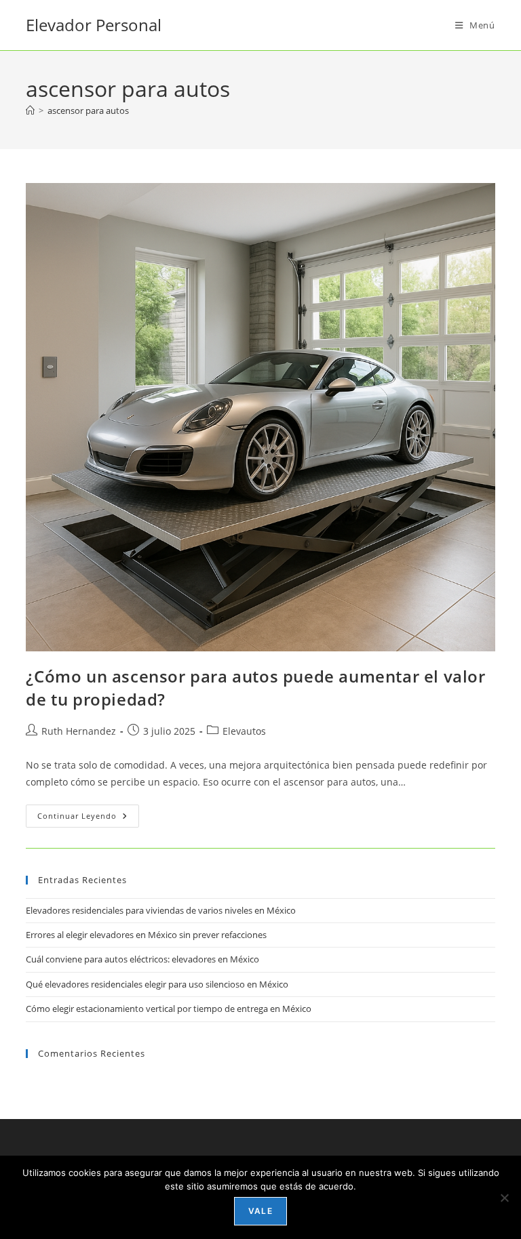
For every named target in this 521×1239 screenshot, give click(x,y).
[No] (504, 1197)
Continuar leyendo (88, 818)
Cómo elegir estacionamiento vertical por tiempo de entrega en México (168, 1008)
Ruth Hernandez (78, 731)
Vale (260, 1211)
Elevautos (244, 731)
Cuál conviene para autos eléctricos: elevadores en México (142, 959)
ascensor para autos (88, 110)
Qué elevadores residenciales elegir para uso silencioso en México (157, 984)
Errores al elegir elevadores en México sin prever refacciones (146, 935)
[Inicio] (30, 110)
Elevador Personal (93, 25)
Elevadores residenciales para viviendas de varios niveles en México (161, 910)
